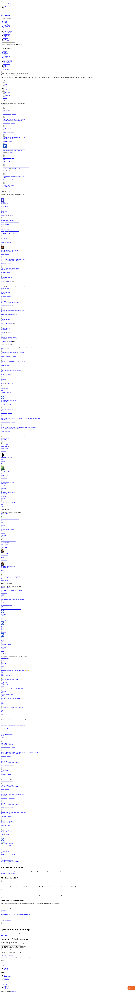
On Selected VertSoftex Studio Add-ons (10, 679)
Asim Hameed (4, 341)
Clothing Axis (4, 374)
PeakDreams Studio (5, 765)
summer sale (3, 620)
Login (4, 6)
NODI (2, 738)
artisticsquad (3, 663)
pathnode (3, 383)
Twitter (5, 965)
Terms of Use (4, 955)
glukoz (2, 224)
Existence (3, 431)
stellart (2, 710)
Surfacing (15, 233)
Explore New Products (6, 105)
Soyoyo (2, 834)
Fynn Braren (3, 263)
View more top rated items (7, 781)
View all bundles (4, 513)
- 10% (12, 281)
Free (4, 29)
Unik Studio (6, 170)
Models (12, 132)
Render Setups (12, 314)
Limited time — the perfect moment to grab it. (11, 698)
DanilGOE (3, 756)
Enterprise (5, 978)
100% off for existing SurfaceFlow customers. (11, 609)
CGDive (2, 557)
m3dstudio (3, 672)
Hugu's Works (6, 179)
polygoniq (3, 272)
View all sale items (5, 288)
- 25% (15, 170)
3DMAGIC (3, 392)
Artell (2, 206)
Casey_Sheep (6, 123)
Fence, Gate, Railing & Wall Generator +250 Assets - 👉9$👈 (15, 670)
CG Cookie (3, 496)
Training (11, 152)
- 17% (17, 314)
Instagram (5, 968)
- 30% (13, 323)
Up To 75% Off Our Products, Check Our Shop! (12, 707)
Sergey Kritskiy (4, 807)
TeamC (2, 254)
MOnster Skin (4, 660)
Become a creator (4, 935)
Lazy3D (5, 141)
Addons (14, 114)
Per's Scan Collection (5, 747)
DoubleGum (3, 816)
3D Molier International (6, 356)
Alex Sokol (6, 189)
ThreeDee (3, 461)
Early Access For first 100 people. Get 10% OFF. (12, 688)
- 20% (15, 189)
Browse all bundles (5, 438)
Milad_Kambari (7, 114)
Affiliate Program (7, 976)
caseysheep (3, 647)
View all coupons (4, 658)
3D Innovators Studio (5, 422)
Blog (4, 987)
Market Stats (6, 979)
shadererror (3, 701)
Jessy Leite (3, 281)
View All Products (7, 31)
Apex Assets (6, 132)
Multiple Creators (4, 448)
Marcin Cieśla (4, 323)
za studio (3, 533)
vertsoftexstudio (4, 682)
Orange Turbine (4, 215)
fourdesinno (3, 691)
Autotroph (14, 991)
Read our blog (4, 910)
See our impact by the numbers (8, 873)
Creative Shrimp (4, 580)
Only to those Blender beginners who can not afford (12, 599)
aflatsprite (5, 161)
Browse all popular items (6, 196)
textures (2, 602)
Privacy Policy (10, 955)
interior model (4, 413)
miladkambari (4, 593)
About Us (5, 975)
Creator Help (6, 986)
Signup (5, 8)
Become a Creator (7, 3)
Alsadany (3, 404)
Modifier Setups (13, 161)
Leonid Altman (4, 314)
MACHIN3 (3, 242)
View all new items (5, 348)
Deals (4, 36)
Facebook (5, 967)
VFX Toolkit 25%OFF (6, 644)
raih (1, 626)
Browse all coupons (5, 587)
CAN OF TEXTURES (6, 233)
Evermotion (3, 365)
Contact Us (6, 988)
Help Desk (5, 984)
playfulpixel (3, 614)
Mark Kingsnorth (4, 854)
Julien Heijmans (4, 845)
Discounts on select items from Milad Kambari (11, 590)
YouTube (5, 969)
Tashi (2, 522)
